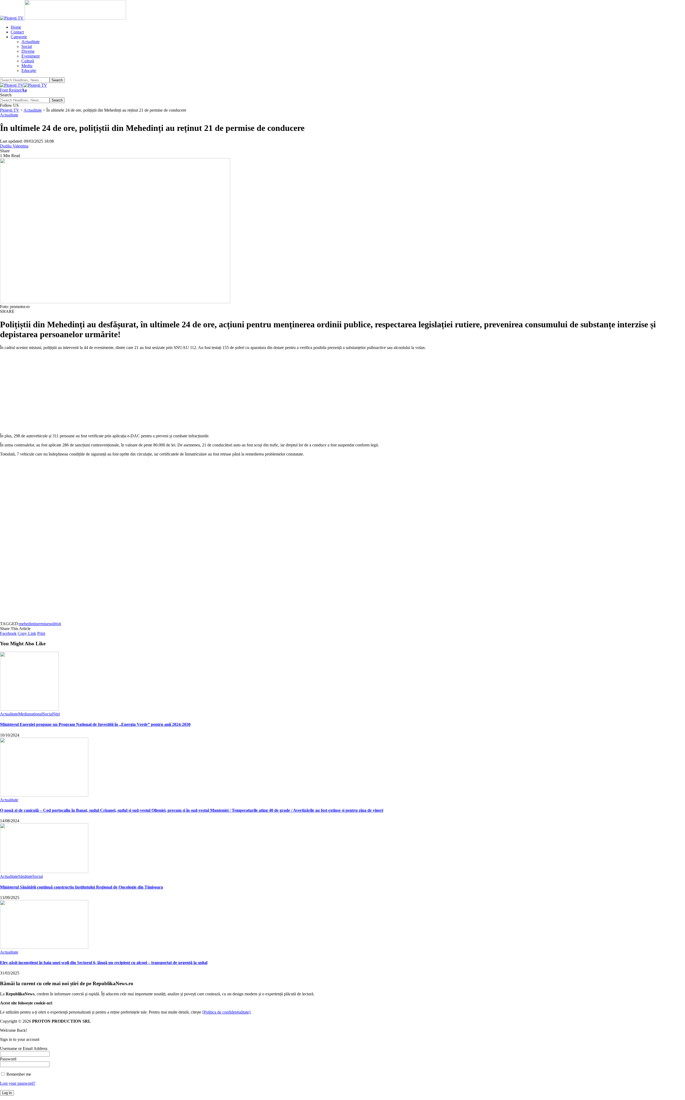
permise (42, 623)
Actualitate (9, 115)
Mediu (23, 714)
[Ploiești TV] (23, 85)
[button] (13, 90)
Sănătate (25, 876)
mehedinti (27, 623)
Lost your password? (17, 1083)
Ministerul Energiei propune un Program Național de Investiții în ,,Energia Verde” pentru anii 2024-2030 (95, 724)
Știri (56, 714)
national (36, 714)
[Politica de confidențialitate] (226, 1012)
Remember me (18, 1074)
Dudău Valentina (14, 146)
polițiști (55, 623)
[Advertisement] (160, 391)
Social (48, 714)
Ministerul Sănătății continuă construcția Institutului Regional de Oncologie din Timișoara (81, 887)
